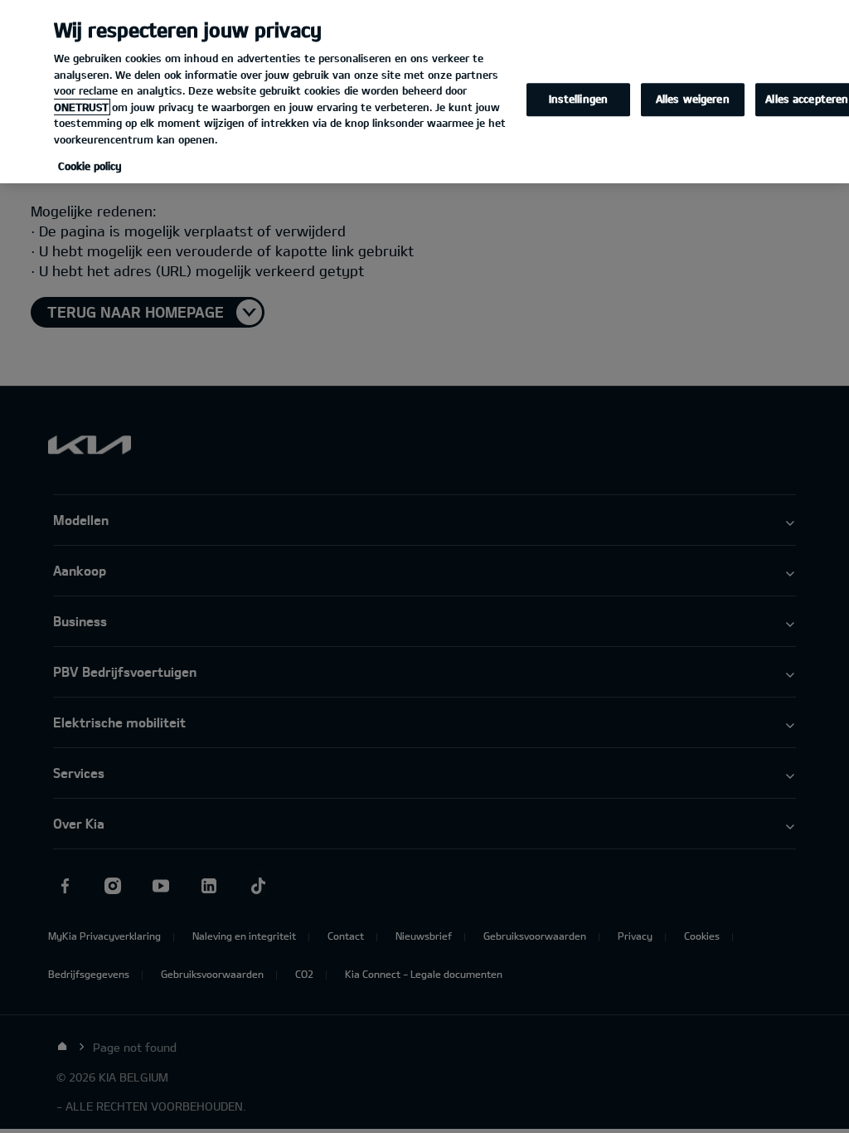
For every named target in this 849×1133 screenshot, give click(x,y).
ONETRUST (81, 107)
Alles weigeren (693, 99)
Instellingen (579, 99)
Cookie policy (90, 166)
